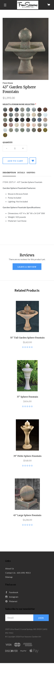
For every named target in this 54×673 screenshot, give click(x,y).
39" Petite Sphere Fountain (27, 456)
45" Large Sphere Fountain (27, 515)
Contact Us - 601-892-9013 (17, 572)
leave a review (27, 267)
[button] (5, 5)
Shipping (30, 173)
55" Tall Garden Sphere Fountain (27, 337)
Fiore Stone (8, 83)
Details (21, 173)
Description (9, 173)
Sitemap (9, 577)
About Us (9, 568)
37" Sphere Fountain (27, 396)
